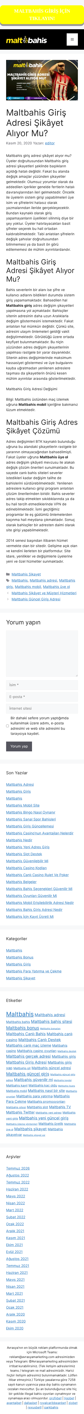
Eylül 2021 (14, 1252)
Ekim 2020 (14, 1328)
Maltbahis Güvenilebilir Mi (27, 861)
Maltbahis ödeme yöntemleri (22, 1124)
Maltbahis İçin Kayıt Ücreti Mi (30, 917)
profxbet (55, 1398)
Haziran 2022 (17, 1189)
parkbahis (51, 1407)
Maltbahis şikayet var (34, 1135)
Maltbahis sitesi (16, 1107)
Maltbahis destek (66, 1051)
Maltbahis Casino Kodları (26, 868)
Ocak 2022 (15, 1224)
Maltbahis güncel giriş (27, 1073)
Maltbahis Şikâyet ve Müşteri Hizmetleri (44, 593)
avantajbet (14, 1403)
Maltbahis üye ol (56, 587)
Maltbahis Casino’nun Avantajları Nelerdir (39, 833)
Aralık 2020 (15, 1314)
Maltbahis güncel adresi (51, 1068)
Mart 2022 (14, 1210)
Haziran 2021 (17, 1273)
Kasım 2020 (16, 1321)
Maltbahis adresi (43, 580)
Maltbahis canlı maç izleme (28, 1045)
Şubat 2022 (15, 1217)
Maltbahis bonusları (50, 1028)
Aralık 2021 (15, 1231)
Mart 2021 (14, 1293)
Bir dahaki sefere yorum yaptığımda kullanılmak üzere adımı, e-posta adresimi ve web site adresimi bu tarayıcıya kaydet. (40, 726)
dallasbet (30, 1403)
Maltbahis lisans (66, 1086)
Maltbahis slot (37, 1107)
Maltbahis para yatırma (34, 1096)
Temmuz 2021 (17, 1266)
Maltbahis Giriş (18, 791)
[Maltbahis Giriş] (26, 39)
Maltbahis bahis (18, 1022)
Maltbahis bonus (22, 1027)
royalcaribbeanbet (53, 1403)
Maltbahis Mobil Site (23, 805)
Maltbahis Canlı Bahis (26, 1033)
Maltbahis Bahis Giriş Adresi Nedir (34, 910)
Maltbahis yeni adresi (49, 1112)
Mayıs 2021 (15, 1280)
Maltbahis (20, 580)
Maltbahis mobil (28, 587)
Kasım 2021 (15, 1238)
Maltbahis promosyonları (46, 1102)
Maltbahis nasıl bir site (46, 1090)
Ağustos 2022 (17, 1175)
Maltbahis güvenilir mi (33, 1079)
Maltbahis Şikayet (26, 574)
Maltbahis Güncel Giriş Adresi (36, 599)
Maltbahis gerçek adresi (28, 1056)
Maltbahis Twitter (20, 1112)
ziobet (73, 1403)
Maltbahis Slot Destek (24, 854)
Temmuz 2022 (18, 1182)
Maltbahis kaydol (63, 1080)
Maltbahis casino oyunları (36, 1051)
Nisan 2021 (15, 1287)
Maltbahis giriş (64, 1056)
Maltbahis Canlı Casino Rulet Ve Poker (37, 875)
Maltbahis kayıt (17, 1085)
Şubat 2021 (15, 1300)
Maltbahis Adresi (20, 784)
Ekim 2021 (14, 1245)
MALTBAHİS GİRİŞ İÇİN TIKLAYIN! (42, 14)
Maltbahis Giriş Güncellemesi (30, 826)
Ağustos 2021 (17, 1259)
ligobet (69, 1398)
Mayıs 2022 (15, 1196)
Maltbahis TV (60, 1107)
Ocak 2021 (14, 1307)
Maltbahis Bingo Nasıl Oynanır (30, 812)
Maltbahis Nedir (19, 840)
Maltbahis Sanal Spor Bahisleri (31, 819)
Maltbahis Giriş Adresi (26, 1062)
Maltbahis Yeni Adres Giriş (28, 847)
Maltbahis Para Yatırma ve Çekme (34, 971)
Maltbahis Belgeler (21, 882)
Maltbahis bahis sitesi (51, 1021)
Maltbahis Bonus (19, 957)
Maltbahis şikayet (30, 1129)
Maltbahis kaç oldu (43, 1085)
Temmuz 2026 (18, 1168)
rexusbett (35, 1407)
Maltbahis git (22, 1068)
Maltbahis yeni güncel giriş (44, 1118)
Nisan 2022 (15, 1203)
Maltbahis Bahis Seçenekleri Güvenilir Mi (39, 889)
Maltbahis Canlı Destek (39, 1039)
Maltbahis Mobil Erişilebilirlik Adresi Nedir (40, 903)
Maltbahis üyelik (51, 1124)
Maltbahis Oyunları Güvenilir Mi (31, 896)
